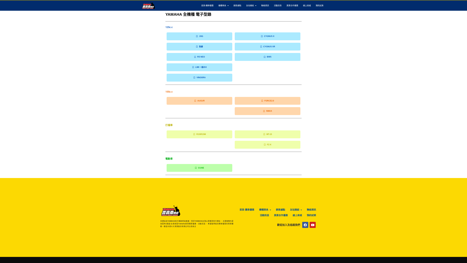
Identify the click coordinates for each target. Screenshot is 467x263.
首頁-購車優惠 (207, 5)
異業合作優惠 (292, 5)
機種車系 (222, 5)
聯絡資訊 (265, 5)
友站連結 (250, 5)
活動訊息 (278, 5)
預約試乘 (319, 5)
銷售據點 (237, 5)
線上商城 (307, 5)
